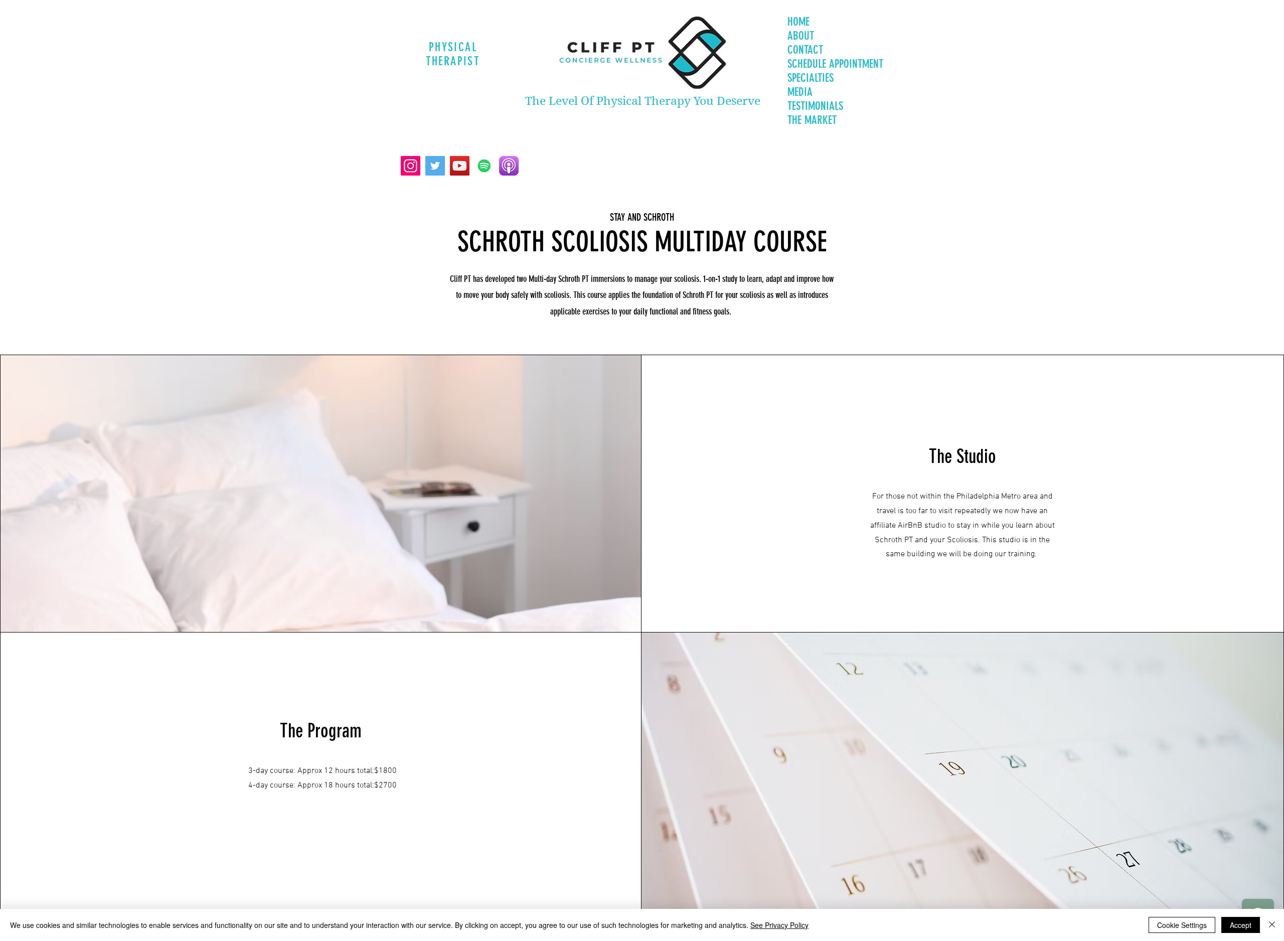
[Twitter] (435, 166)
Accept (1240, 925)
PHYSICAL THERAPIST (453, 54)
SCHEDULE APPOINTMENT (834, 64)
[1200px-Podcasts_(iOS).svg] (509, 166)
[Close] (1272, 925)
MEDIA (800, 92)
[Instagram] (410, 166)
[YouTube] (459, 166)
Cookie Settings (1182, 925)
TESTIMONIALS (815, 106)
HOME (798, 22)
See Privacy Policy (779, 925)
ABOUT (800, 36)
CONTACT (805, 50)
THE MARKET (812, 120)
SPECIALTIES (810, 78)
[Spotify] (484, 166)
